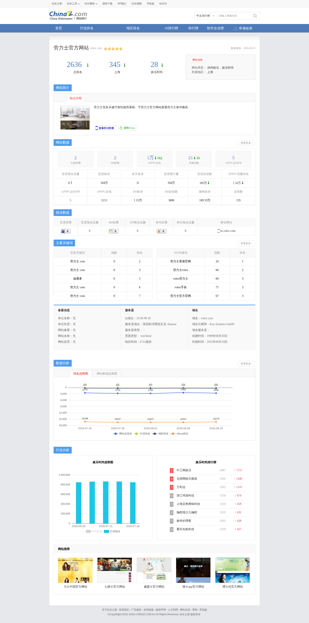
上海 (117, 72)
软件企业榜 (215, 28)
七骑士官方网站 (114, 586)
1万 (150, 157)
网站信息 (198, 59)
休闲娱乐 (213, 67)
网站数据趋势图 (107, 373)
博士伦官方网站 (232, 586)
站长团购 (137, 3)
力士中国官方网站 (75, 586)
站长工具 (72, 3)
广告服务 (136, 609)
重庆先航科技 (185, 529)
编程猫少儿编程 (187, 512)
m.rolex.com (227, 230)
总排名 (77, 72)
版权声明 (161, 609)
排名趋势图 (80, 373)
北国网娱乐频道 (187, 478)
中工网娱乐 (184, 470)
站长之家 (57, 3)
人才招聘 (173, 609)
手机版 (203, 609)
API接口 (122, 3)
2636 (75, 64)
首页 (58, 28)
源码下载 (107, 3)
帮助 (194, 609)
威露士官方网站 (154, 586)
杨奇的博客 (184, 520)
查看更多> (246, 142)
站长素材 (90, 3)
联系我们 (124, 609)
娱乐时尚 (157, 72)
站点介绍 (76, 98)
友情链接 (149, 609)
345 (114, 64)
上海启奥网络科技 (188, 504)
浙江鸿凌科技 (185, 495)
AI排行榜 (171, 28)
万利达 (181, 487)
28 (154, 64)
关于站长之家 (109, 609)
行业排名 (87, 28)
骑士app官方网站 (193, 586)
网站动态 (185, 609)
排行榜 (193, 28)
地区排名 (133, 28)
